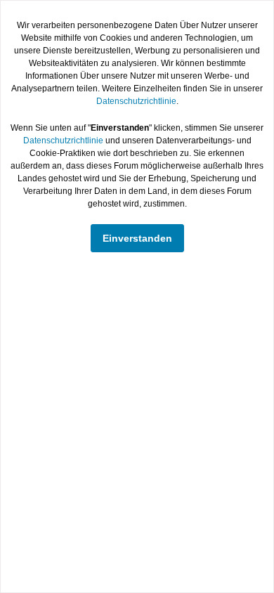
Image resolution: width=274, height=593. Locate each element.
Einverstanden (137, 238)
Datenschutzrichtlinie (136, 101)
